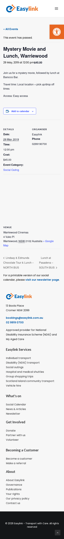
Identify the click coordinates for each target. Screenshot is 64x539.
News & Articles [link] (16, 409)
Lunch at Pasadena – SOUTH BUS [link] (47, 263)
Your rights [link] (13, 494)
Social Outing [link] (11, 170)
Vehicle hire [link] (13, 386)
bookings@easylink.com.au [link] (24, 318)
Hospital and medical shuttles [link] (25, 372)
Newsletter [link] (13, 414)
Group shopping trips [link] (19, 376)
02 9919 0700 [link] (15, 322)
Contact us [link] (13, 503)
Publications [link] (13, 489)
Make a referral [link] (16, 463)
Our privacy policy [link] (17, 498)
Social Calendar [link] (16, 404)
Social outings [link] (14, 367)
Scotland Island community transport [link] (30, 381)
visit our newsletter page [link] (42, 280)
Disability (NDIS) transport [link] (23, 363)
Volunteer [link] (12, 440)
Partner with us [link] (15, 435)
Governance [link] (14, 485)
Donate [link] (11, 430)
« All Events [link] (10, 29)
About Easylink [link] (15, 480)
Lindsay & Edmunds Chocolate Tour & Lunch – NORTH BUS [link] (18, 263)
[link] (57, 32)
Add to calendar (20, 111)
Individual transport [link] (18, 358)
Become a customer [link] (19, 459)
